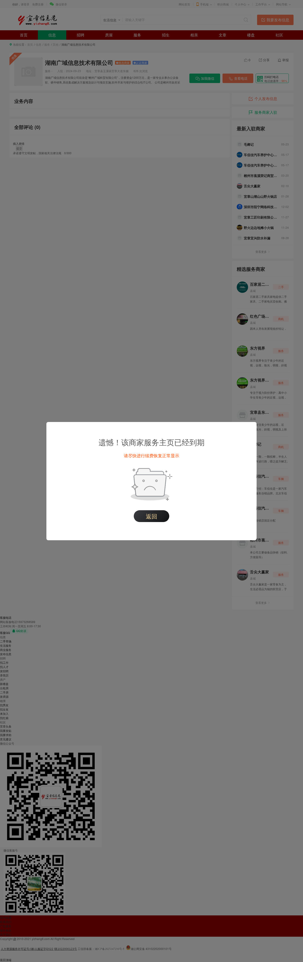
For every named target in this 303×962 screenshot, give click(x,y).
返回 (151, 516)
